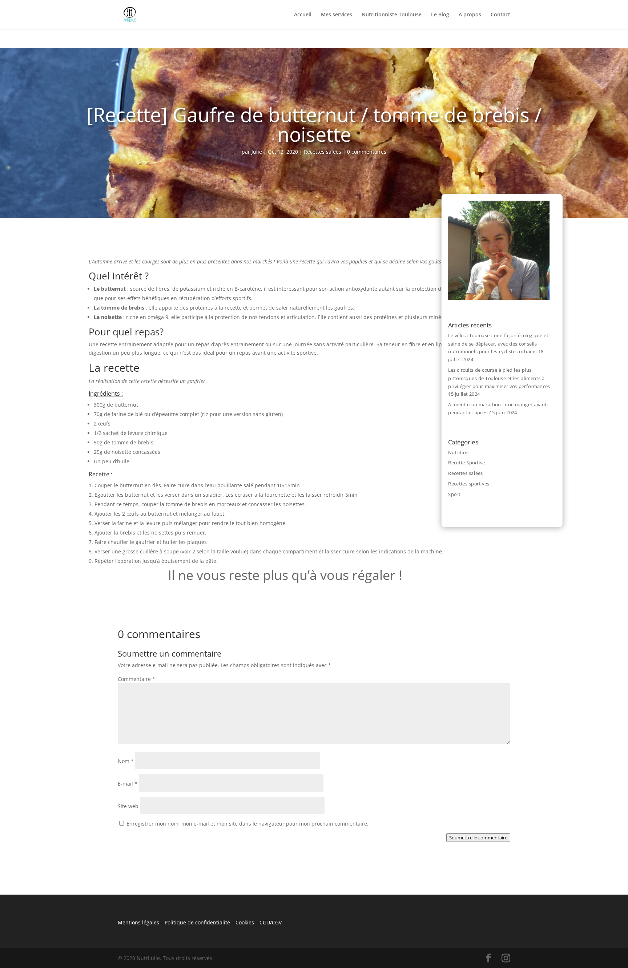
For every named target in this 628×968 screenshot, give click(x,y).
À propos (470, 15)
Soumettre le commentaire (478, 837)
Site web (128, 806)
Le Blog (440, 15)
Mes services (336, 15)
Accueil (302, 15)
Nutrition (458, 452)
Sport (454, 494)
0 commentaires (366, 151)
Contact (500, 15)
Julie (256, 151)
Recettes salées (322, 151)
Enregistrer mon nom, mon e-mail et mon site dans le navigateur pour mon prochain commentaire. (247, 823)
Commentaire (136, 678)
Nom (126, 761)
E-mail (127, 783)
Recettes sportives (468, 483)
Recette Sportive (466, 462)
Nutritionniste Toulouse (392, 15)
